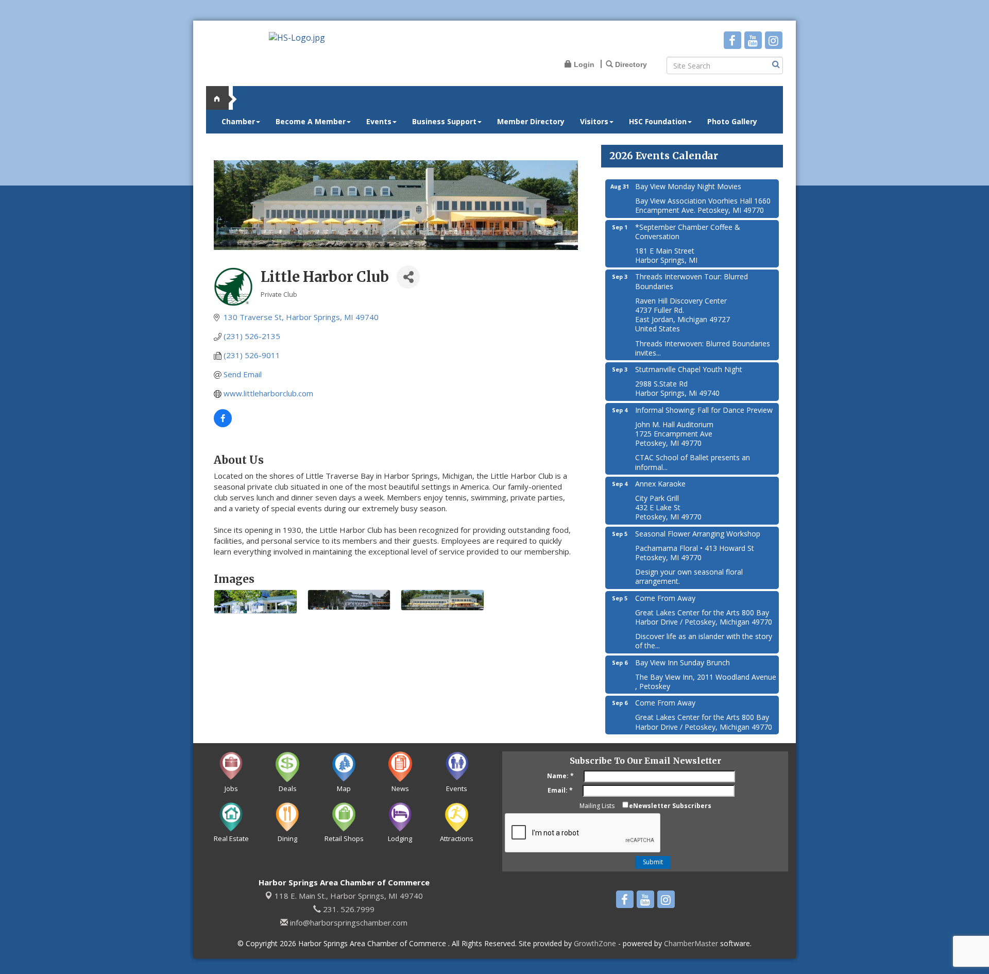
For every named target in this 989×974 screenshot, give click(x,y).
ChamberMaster (691, 943)
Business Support (444, 121)
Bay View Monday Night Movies (688, 186)
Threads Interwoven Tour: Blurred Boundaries (691, 281)
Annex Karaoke (660, 484)
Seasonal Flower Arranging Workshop (697, 534)
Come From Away (665, 598)
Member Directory (531, 121)
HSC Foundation (658, 121)
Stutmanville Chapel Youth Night (688, 369)
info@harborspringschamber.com (347, 922)
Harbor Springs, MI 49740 (349, 896)
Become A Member (311, 121)
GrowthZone (595, 943)
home (221, 98)
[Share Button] (408, 277)
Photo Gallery (732, 121)
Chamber (238, 121)
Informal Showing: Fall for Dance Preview (704, 410)
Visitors (594, 121)
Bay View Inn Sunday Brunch (682, 662)
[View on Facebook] (223, 424)
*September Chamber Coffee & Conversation (687, 231)
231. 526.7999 (347, 909)
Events (378, 121)
